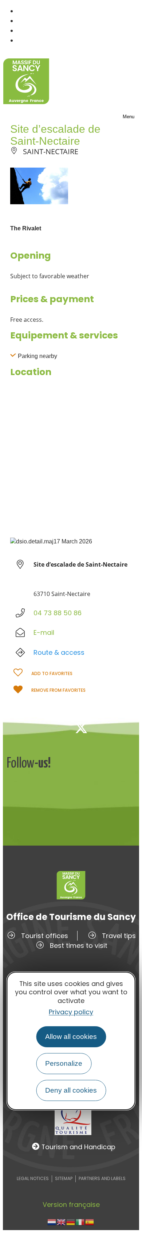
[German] (71, 1221)
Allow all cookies (71, 1036)
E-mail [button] (43, 632)
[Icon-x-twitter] (81, 727)
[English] (61, 1221)
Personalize (63, 1063)
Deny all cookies (71, 1090)
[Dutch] (52, 1221)
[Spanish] (90, 1221)
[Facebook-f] (57, 727)
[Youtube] (129, 727)
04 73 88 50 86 (57, 612)
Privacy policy (71, 1011)
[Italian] (80, 1221)
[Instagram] (105, 727)
